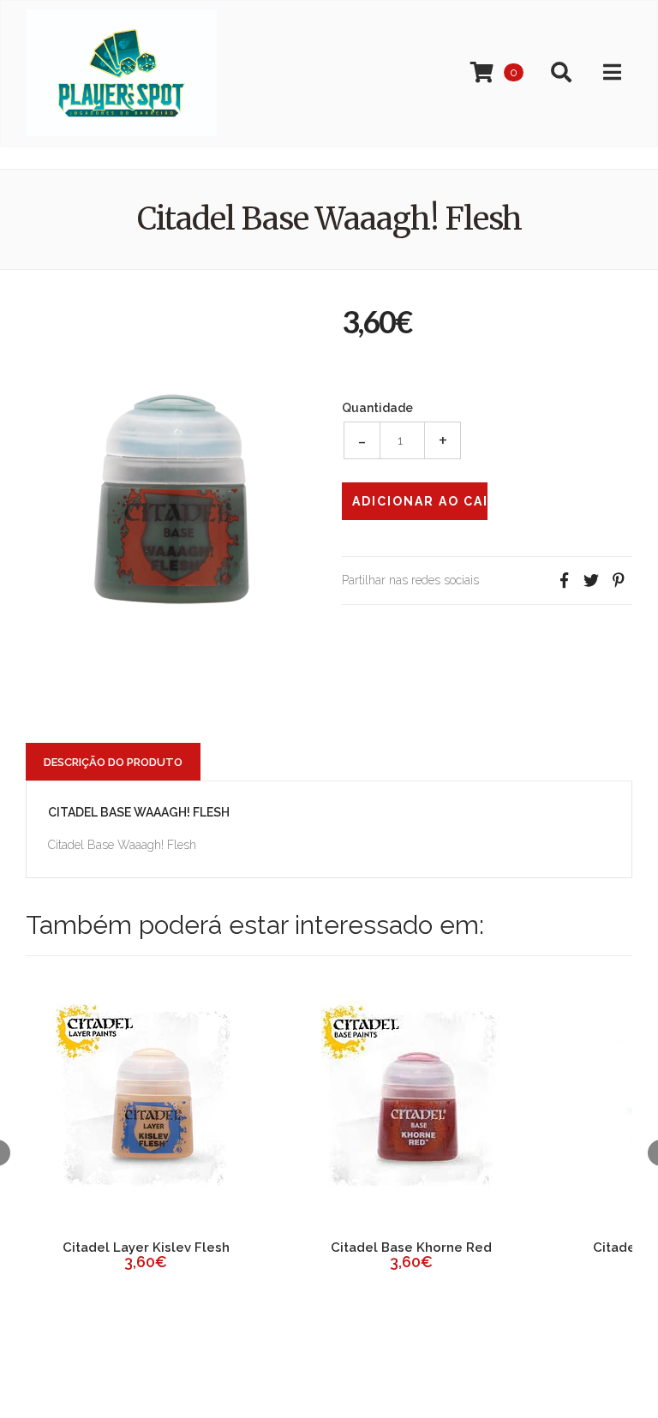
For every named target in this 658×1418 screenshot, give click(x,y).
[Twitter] (591, 580)
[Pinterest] (618, 580)
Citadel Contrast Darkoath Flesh (314, 1255)
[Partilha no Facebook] (563, 580)
